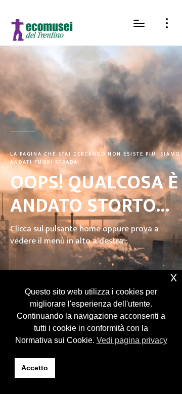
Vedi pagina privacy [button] (132, 340)
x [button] (173, 277)
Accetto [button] (34, 368)
